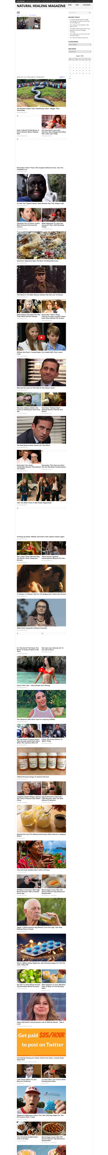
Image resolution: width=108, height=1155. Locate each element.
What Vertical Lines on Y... (50, 1)
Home (70, 5)
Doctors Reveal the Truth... (83, 1)
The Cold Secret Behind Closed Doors (79, 37)
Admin (18, 15)
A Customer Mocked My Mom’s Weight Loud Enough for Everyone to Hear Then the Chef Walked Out (80, 21)
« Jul (69, 78)
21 (83, 70)
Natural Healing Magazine (41, 6)
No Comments (33, 15)
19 (76, 70)
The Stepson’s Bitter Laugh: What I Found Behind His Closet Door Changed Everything (80, 30)
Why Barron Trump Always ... (66, 1)
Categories (86, 5)
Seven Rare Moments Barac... (33, 1)
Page (77, 5)
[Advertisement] (41, 42)
